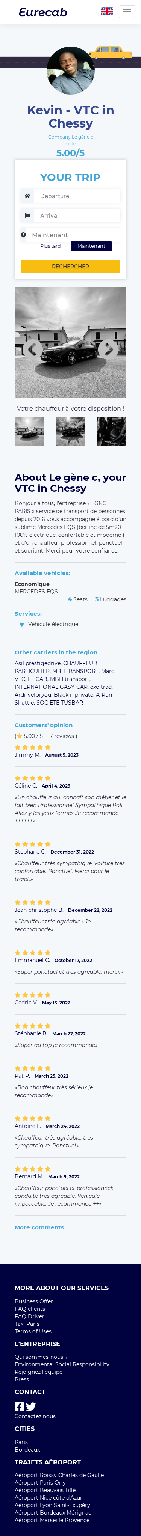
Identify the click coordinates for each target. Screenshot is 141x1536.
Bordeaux (27, 1449)
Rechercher (70, 266)
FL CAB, (39, 679)
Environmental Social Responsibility (62, 1364)
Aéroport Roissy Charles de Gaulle (59, 1475)
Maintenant (91, 246)
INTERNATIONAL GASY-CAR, (52, 687)
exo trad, (101, 687)
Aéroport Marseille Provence (52, 1520)
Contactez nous (35, 1416)
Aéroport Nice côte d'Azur (48, 1497)
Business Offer (34, 1301)
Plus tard (50, 246)
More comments (39, 1227)
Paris (21, 1442)
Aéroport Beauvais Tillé (45, 1490)
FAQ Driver (29, 1316)
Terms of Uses (33, 1331)
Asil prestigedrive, (39, 663)
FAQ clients (30, 1309)
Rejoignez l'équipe (38, 1372)
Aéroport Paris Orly (40, 1482)
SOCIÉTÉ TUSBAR (59, 702)
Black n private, (75, 694)
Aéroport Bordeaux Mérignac (53, 1512)
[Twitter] (31, 1407)
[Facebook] (19, 1407)
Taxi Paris (27, 1324)
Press (22, 1379)
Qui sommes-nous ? (41, 1357)
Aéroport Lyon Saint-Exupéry (52, 1505)
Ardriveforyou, (34, 694)
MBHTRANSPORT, (76, 671)
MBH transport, (70, 679)
